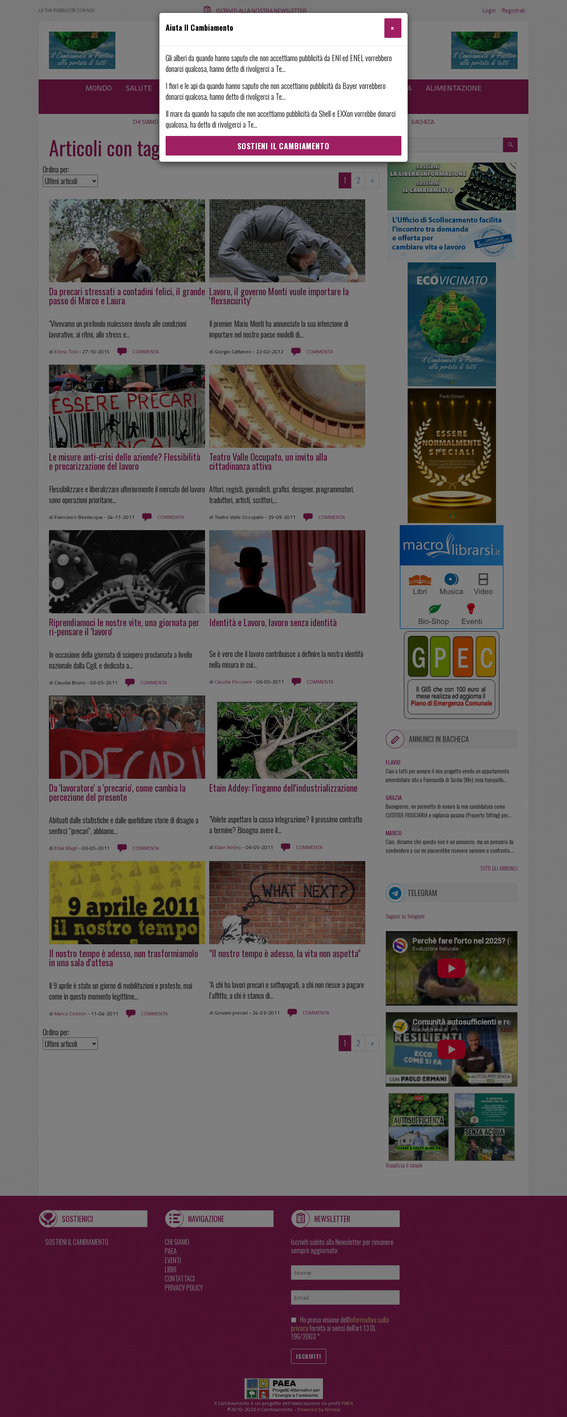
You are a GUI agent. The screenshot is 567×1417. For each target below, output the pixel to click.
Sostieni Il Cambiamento (283, 146)
